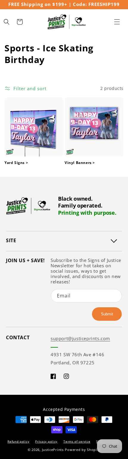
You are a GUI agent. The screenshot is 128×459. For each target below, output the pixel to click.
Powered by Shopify (82, 449)
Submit (107, 314)
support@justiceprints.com (80, 338)
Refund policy (18, 441)
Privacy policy (46, 441)
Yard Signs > (16, 162)
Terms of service (76, 441)
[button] (117, 21)
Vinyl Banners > (80, 162)
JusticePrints (53, 449)
